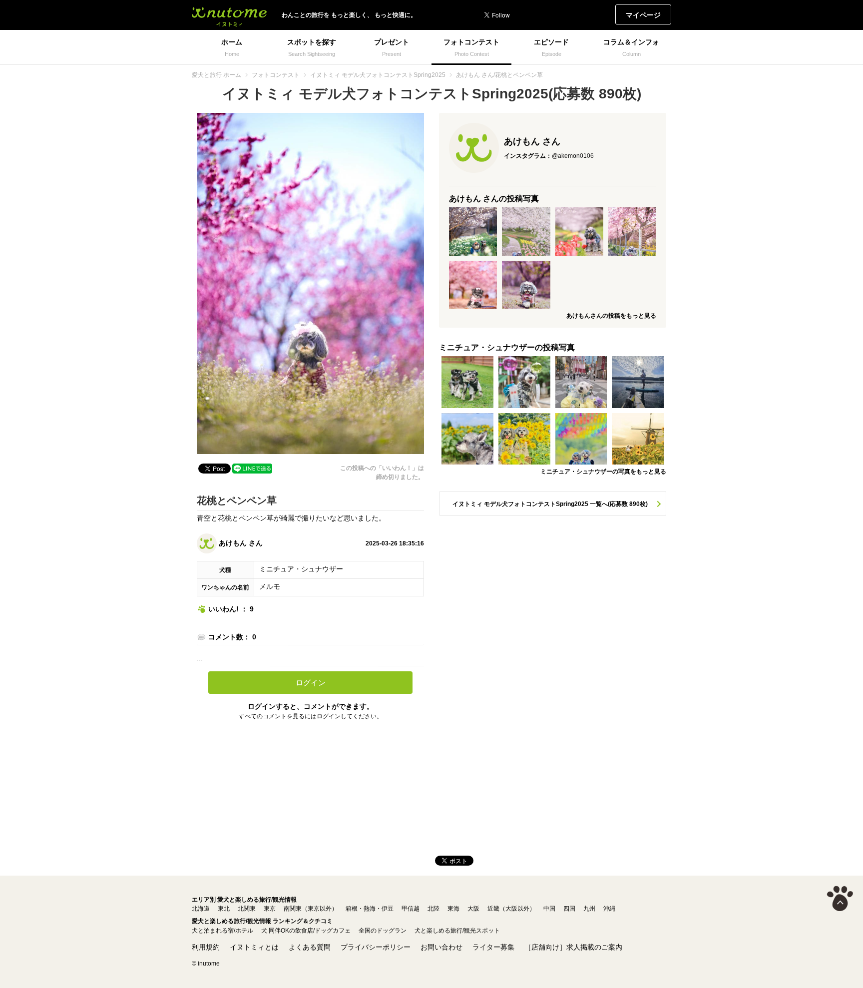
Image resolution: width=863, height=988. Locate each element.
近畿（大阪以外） (511, 908)
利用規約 (206, 947)
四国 (569, 908)
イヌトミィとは (254, 947)
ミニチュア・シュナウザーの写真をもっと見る (603, 471)
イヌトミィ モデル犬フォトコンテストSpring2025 (377, 74)
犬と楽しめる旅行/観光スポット (457, 930)
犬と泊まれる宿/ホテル (222, 930)
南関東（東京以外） (311, 908)
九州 (589, 908)
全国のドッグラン (383, 930)
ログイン (311, 682)
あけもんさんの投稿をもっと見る (611, 315)
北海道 (201, 908)
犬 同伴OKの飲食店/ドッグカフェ (306, 930)
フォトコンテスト (276, 74)
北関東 (247, 908)
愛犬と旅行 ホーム (216, 74)
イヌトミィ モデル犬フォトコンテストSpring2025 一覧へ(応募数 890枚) (550, 503)
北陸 (433, 908)
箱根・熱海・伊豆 (370, 908)
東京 (270, 908)
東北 (224, 908)
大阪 (473, 908)
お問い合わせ (441, 947)
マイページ (643, 15)
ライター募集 (493, 947)
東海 (453, 908)
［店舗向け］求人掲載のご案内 (573, 947)
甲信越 (411, 908)
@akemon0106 (573, 155)
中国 (549, 908)
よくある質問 (310, 947)
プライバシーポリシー (376, 947)
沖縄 (609, 908)
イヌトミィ (229, 15)
